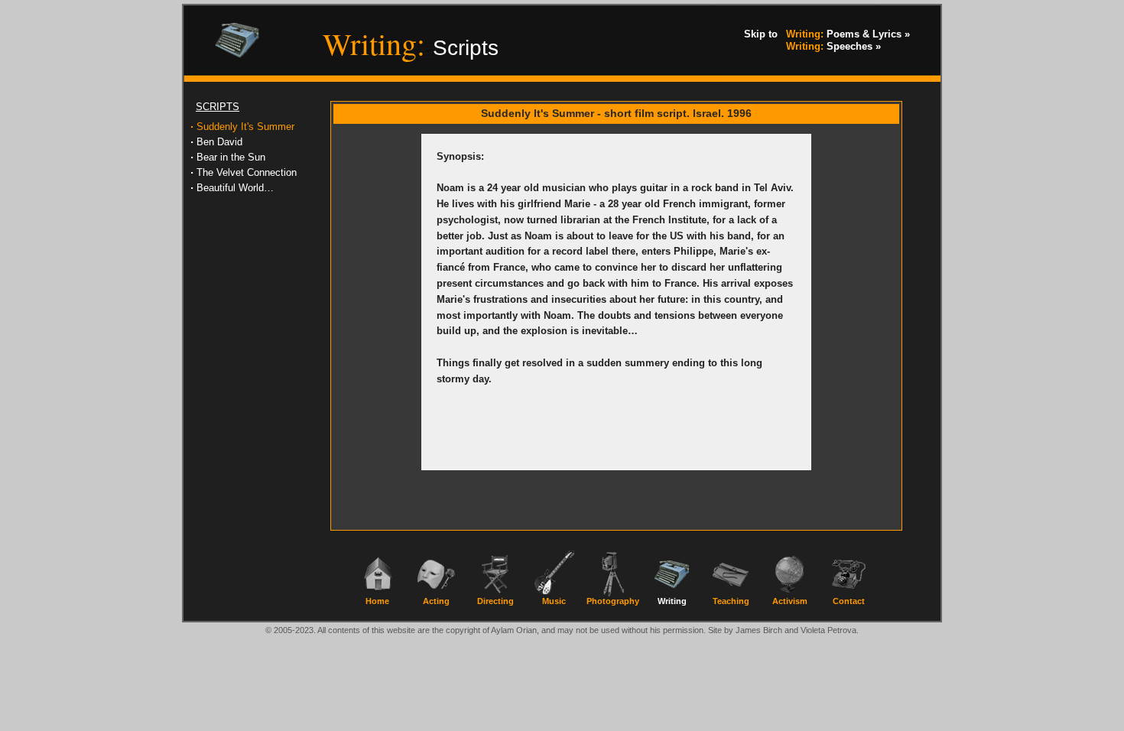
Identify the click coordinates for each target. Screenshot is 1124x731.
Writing (672, 601)
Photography (612, 601)
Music (554, 601)
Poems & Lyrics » (848, 34)
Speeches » (833, 46)
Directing (495, 601)
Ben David (219, 142)
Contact (849, 601)
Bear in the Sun (231, 157)
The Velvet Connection (247, 172)
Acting (436, 601)
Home (377, 601)
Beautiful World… (235, 188)
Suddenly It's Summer (245, 127)
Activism (789, 601)
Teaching (731, 601)
